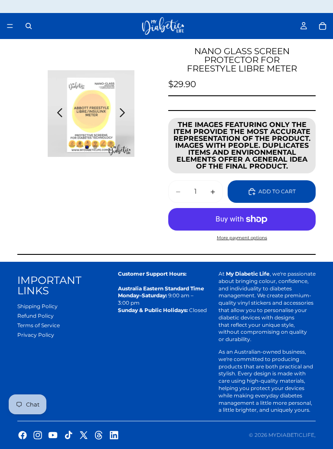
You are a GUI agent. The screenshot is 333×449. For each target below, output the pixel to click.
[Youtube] (53, 435)
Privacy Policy (35, 335)
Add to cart (277, 191)
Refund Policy (35, 315)
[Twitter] (83, 435)
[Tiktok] (68, 435)
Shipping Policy (37, 306)
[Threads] (99, 435)
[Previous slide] (57, 113)
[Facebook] (22, 435)
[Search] (28, 26)
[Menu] (10, 26)
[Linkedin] (114, 435)
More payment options (242, 238)
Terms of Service (38, 325)
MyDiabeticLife (291, 435)
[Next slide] (124, 113)
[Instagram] (38, 435)
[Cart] (322, 26)
